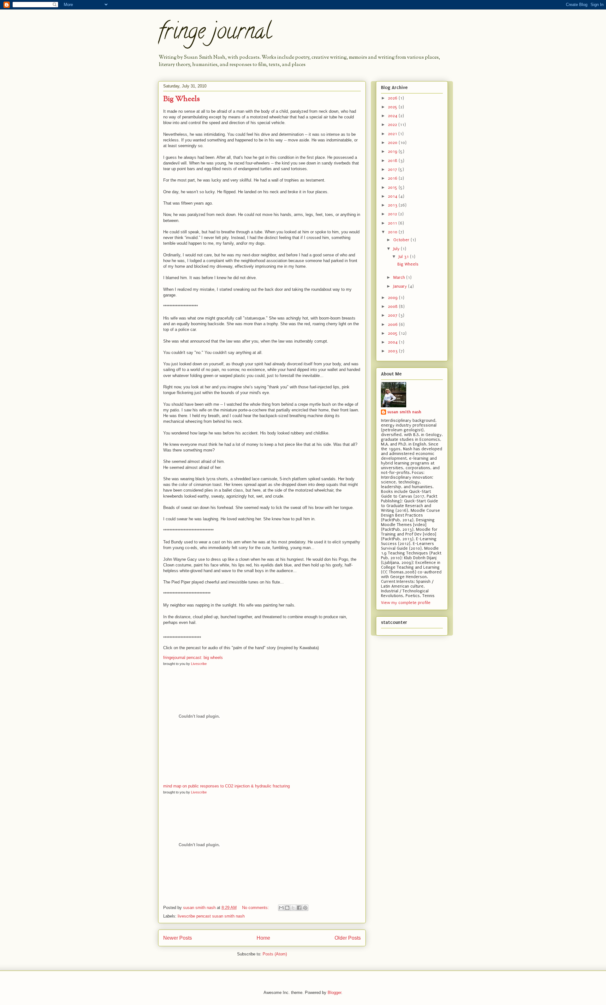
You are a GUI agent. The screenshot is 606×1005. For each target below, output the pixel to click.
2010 (393, 232)
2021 (393, 133)
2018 (393, 160)
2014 (393, 196)
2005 (393, 333)
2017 (393, 169)
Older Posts (348, 938)
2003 (393, 351)
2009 (393, 297)
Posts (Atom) (275, 954)
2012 (393, 214)
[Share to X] (293, 908)
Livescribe (199, 664)
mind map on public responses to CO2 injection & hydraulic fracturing (226, 786)
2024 (393, 115)
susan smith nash (404, 412)
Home (263, 938)
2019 (393, 151)
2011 (393, 223)
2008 (393, 306)
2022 (393, 124)
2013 (393, 205)
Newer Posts (177, 938)
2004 (393, 342)
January (400, 286)
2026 (393, 98)
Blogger (334, 992)
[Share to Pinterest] (305, 908)
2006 (393, 324)
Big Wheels (181, 99)
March (399, 277)
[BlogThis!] (287, 908)
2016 (393, 178)
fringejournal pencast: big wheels (193, 657)
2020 (393, 142)
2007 (393, 315)
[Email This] (281, 908)
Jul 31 (404, 256)
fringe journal (214, 33)
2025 (393, 107)
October (402, 239)
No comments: (256, 907)
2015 (393, 187)
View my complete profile (406, 602)
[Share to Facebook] (299, 908)
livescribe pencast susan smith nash (211, 916)
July (397, 248)
